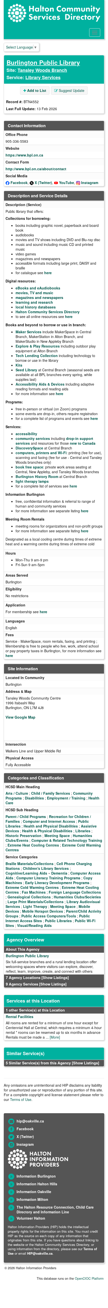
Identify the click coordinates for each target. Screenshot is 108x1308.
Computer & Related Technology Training (66, 840)
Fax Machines (34, 892)
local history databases (36, 306)
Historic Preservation (23, 835)
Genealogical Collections (29, 896)
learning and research (34, 302)
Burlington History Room (37, 476)
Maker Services (28, 331)
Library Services (43, 77)
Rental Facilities (19, 1016)
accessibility (26, 433)
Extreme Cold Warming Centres (32, 887)
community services (33, 438)
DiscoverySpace (29, 447)
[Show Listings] (55, 977)
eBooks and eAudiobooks (38, 287)
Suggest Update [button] (71, 90)
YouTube (66, 182)
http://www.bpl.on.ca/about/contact (36, 168)
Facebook (19, 182)
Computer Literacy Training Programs (48, 877)
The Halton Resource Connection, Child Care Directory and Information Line (55, 1209)
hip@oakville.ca (30, 1120)
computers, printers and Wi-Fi (41, 452)
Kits (19, 365)
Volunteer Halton (31, 1218)
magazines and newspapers (39, 297)
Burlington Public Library (43, 62)
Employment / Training (66, 797)
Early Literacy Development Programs (57, 882)
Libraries (82, 830)
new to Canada (82, 443)
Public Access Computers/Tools (48, 915)
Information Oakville (34, 1191)
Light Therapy (35, 906)
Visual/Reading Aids (34, 925)
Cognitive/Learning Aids (26, 873)
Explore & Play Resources (38, 346)
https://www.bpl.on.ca (24, 154)
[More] (55, 1037)
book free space (29, 466)
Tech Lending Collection (37, 355)
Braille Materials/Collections (29, 863)
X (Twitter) (43, 182)
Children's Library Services (46, 868)
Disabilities (34, 797)
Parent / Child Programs (26, 816)
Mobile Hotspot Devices (42, 911)
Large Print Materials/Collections (36, 901)
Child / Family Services (50, 793)
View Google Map (20, 717)
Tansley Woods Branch (42, 70)
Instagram (89, 182)
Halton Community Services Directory (48, 311)
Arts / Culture (17, 793)
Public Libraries (58, 920)
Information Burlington (36, 1176)
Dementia (59, 873)
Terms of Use (20, 1099)
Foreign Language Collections (75, 892)
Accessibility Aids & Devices (40, 384)
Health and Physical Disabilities (51, 826)
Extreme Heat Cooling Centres (33, 845)
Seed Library (26, 369)
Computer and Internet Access (49, 821)
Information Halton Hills (37, 1183)
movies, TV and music (34, 292)
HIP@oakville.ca (39, 1253)
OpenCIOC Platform (89, 1278)
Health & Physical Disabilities (47, 830)
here (48, 272)
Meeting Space (57, 835)
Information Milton (32, 1199)
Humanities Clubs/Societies (77, 896)
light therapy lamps (32, 481)
